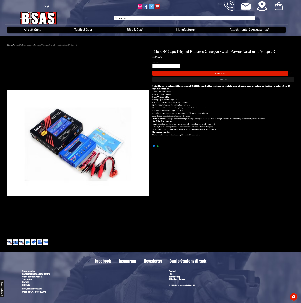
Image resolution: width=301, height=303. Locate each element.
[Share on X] (162, 145)
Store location (28, 271)
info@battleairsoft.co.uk (32, 288)
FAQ (170, 274)
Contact (172, 271)
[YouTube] (157, 6)
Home (10, 44)
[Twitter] (151, 6)
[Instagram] (140, 6)
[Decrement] (154, 66)
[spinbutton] (166, 66)
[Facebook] (145, 6)
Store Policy (174, 276)
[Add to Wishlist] (291, 73)
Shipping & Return (177, 279)
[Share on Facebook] (153, 145)
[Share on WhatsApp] (158, 145)
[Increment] (178, 66)
